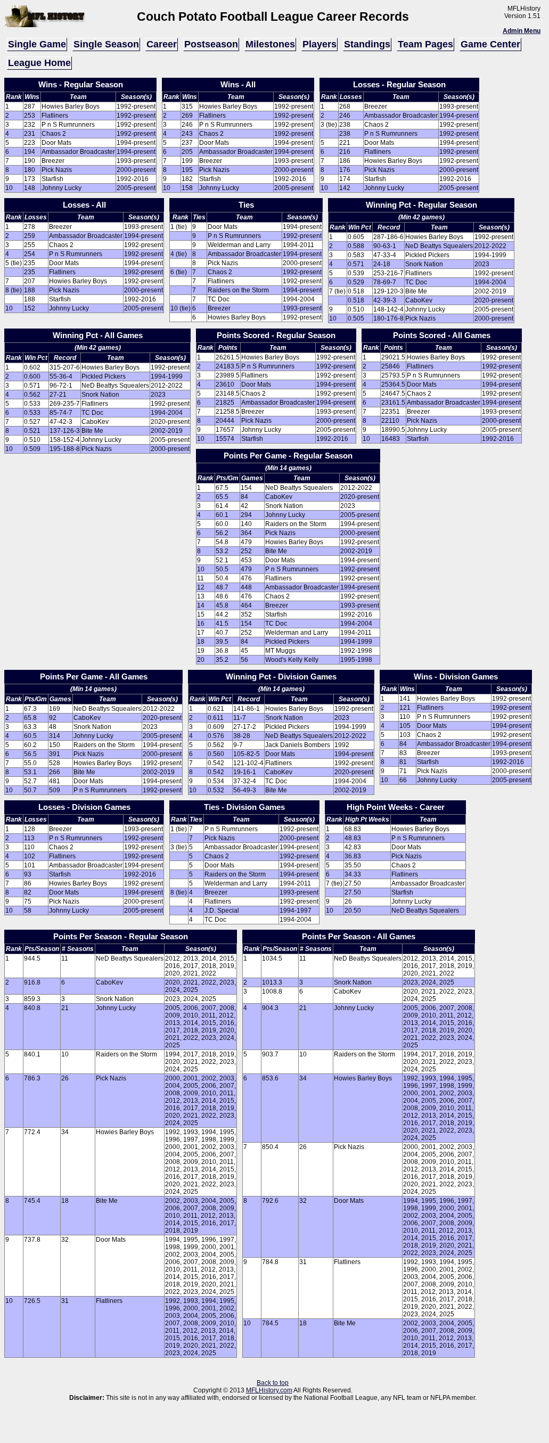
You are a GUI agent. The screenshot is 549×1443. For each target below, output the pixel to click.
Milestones (270, 44)
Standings (367, 44)
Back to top (273, 1383)
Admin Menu (521, 31)
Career (161, 44)
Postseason (211, 44)
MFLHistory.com (269, 1390)
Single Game (37, 44)
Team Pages (425, 44)
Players (319, 44)
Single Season (106, 44)
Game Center (490, 44)
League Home (39, 63)
